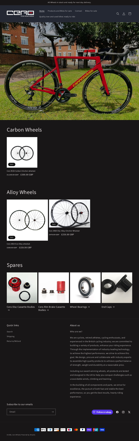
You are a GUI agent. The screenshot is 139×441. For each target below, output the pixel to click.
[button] (118, 14)
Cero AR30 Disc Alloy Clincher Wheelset (64, 231)
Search (10, 331)
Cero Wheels (16, 435)
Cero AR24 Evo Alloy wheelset (18, 244)
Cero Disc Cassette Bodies (21, 306)
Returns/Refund (14, 341)
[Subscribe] (53, 412)
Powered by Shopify (28, 435)
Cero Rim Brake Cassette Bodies (51, 308)
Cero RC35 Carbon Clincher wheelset (21, 171)
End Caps (107, 306)
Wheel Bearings (78, 306)
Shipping (11, 336)
